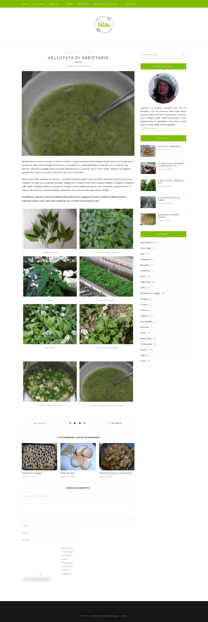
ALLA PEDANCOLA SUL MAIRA (169, 198)
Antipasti (145, 259)
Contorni (145, 270)
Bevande (145, 265)
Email (25, 533)
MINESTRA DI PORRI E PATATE (168, 215)
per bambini (147, 321)
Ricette (54, 4)
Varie (143, 361)
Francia (144, 298)
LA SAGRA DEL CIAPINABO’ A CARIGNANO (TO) (171, 164)
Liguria (144, 315)
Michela (117, 423)
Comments (40, 423)
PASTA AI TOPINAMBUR (169, 146)
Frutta (144, 304)
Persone (131, 4)
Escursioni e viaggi (106, 4)
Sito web (25, 540)
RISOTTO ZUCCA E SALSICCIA (115, 473)
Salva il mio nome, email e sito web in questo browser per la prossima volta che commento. (68, 561)
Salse (143, 355)
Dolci (143, 276)
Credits (123, 616)
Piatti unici (146, 338)
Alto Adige (146, 248)
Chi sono (38, 4)
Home (25, 4)
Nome (25, 525)
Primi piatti (73, 53)
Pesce (143, 332)
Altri (143, 253)
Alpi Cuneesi (147, 242)
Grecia (144, 310)
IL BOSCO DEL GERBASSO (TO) (171, 181)
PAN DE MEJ (67, 473)
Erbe (69, 4)
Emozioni (83, 4)
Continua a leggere (149, 128)
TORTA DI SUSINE (32, 473)
